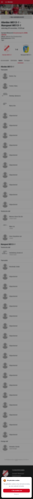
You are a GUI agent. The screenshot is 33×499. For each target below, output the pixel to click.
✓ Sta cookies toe (16, 490)
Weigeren (16, 494)
